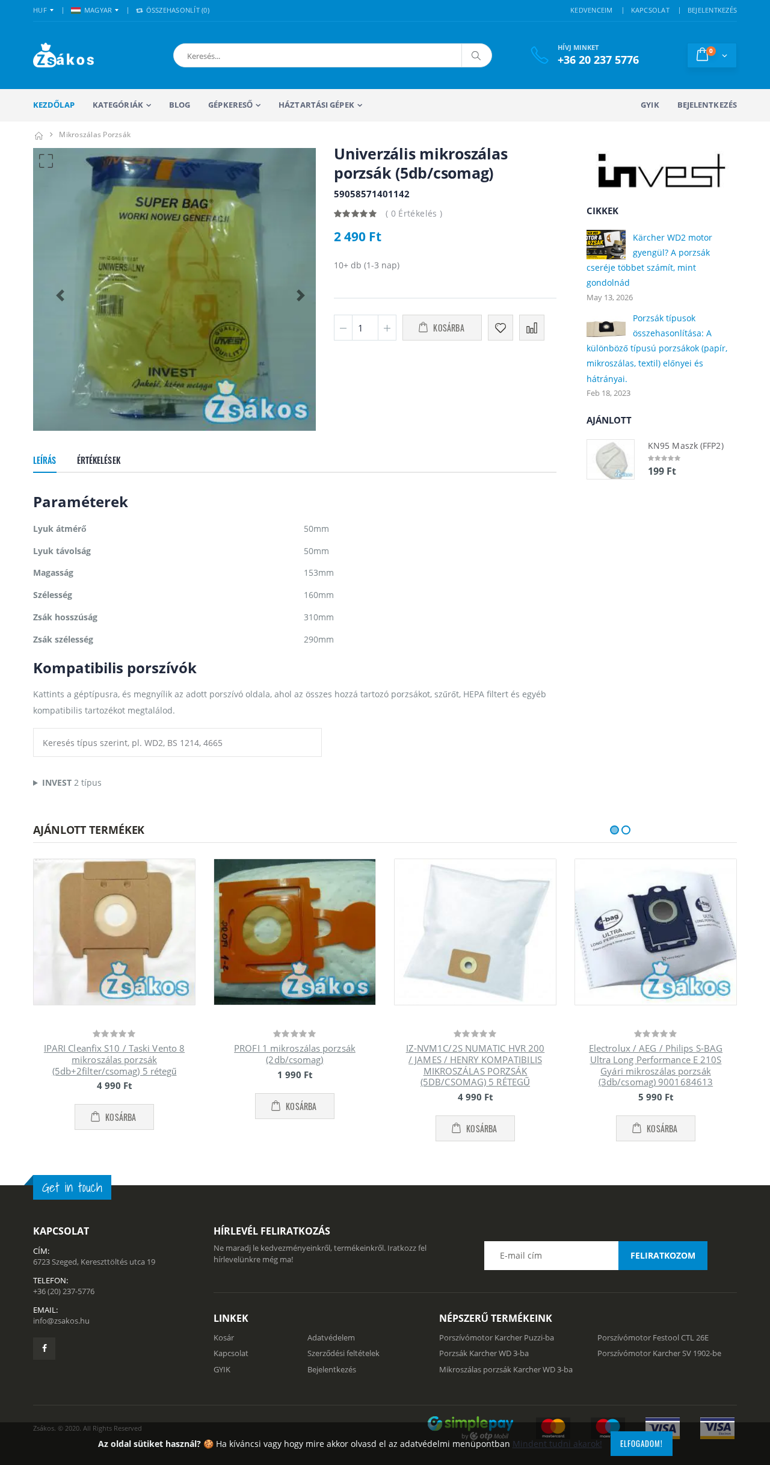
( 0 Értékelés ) (414, 213)
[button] (239, 55)
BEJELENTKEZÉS (712, 9)
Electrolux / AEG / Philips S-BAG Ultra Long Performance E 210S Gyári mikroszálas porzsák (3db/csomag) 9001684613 (655, 1065)
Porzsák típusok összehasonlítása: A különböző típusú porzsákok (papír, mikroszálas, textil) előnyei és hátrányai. (657, 348)
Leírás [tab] (45, 460)
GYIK (650, 104)
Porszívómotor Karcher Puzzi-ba (496, 1337)
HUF (40, 9)
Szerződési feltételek (343, 1353)
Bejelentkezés (707, 104)
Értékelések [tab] (98, 460)
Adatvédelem (331, 1337)
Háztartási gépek (316, 104)
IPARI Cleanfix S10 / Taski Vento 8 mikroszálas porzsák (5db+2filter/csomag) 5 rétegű (114, 1059)
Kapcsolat (231, 1353)
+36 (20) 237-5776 (63, 1291)
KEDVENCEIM (591, 9)
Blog (179, 104)
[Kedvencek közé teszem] (500, 328)
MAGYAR (98, 9)
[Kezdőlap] (38, 134)
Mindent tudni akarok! (557, 1443)
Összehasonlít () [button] (176, 9)
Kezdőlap (54, 104)
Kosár (224, 1337)
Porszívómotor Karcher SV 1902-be (659, 1353)
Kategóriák (118, 104)
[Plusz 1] (387, 328)
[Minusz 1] (343, 328)
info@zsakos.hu (61, 1320)
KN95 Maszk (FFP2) (686, 445)
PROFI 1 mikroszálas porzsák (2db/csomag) (295, 1054)
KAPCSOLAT (650, 9)
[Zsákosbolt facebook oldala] (44, 1348)
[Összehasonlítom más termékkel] (531, 328)
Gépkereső (230, 104)
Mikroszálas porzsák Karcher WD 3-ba (506, 1369)
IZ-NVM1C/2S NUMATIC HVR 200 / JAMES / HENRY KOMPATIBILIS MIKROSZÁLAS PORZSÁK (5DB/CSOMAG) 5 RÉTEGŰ (475, 1065)
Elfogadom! (641, 1443)
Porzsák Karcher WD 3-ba (484, 1353)
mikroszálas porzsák (95, 134)
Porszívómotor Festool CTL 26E (653, 1337)
